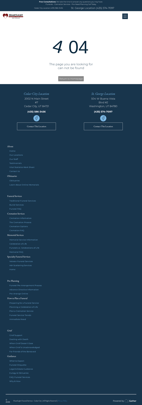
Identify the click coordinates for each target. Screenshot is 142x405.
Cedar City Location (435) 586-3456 (48, 8)
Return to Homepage (71, 78)
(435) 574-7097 (105, 8)
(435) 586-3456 (36, 111)
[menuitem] (72, 151)
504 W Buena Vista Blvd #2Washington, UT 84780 (103, 102)
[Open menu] (125, 16)
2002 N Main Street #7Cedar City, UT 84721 (36, 102)
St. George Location (83, 8)
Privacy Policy (62, 401)
